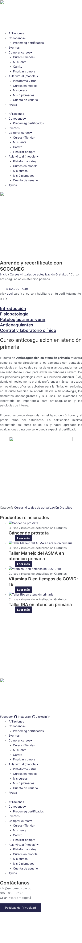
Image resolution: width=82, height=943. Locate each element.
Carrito (17, 66)
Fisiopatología (14, 314)
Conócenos (16, 38)
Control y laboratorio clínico (28, 330)
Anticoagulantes (16, 324)
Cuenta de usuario (25, 100)
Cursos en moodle (25, 85)
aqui (10, 293)
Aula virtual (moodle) (23, 76)
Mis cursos (20, 90)
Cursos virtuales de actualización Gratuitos (39, 274)
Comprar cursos (19, 52)
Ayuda (13, 104)
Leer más (23, 538)
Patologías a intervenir (22, 319)
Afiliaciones (16, 33)
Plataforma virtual (25, 81)
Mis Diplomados (23, 95)
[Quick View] (13, 538)
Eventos (14, 47)
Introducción (13, 308)
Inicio (3, 274)
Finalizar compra (24, 71)
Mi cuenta (19, 62)
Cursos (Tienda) (24, 57)
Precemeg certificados (28, 42)
